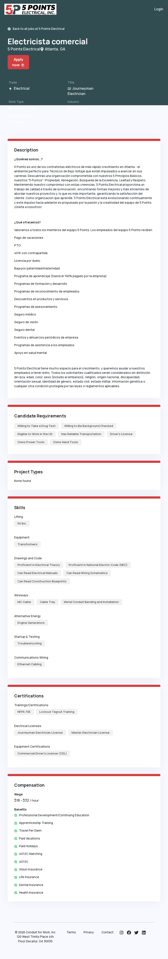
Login (158, 9)
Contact (108, 932)
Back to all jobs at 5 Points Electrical (38, 29)
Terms (71, 932)
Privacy (89, 932)
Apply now (17, 62)
